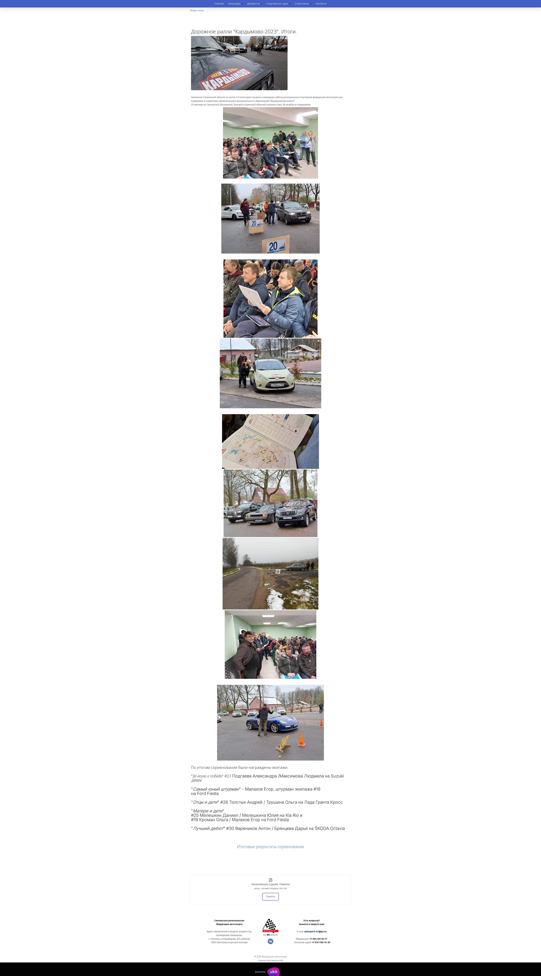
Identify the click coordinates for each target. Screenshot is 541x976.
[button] (235, 3)
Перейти (270, 896)
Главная (219, 3)
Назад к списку (197, 10)
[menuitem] (219, 3)
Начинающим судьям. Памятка (270, 884)
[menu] (270, 3)
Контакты (321, 3)
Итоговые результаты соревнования (270, 846)
